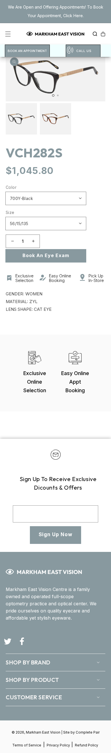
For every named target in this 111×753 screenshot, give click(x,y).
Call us (84, 51)
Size (10, 212)
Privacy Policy (59, 745)
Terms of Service (26, 745)
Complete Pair (88, 732)
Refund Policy (86, 745)
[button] (93, 34)
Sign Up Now (55, 534)
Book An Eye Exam (45, 255)
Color (11, 187)
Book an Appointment (27, 51)
